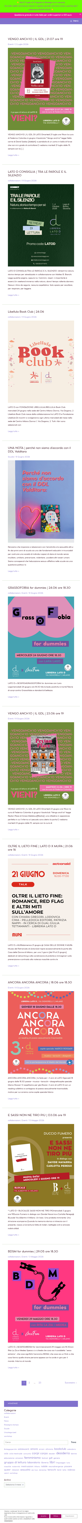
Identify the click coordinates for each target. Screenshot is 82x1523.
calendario (71, 1449)
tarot (59, 1470)
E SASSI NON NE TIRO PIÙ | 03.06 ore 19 (37, 1115)
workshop (8, 1436)
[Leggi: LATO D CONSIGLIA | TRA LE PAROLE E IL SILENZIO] (41, 225)
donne (74, 1454)
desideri (52, 1454)
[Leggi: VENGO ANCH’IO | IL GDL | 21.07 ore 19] (41, 89)
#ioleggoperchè (10, 1449)
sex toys (34, 1470)
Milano (37, 1467)
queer (7, 1470)
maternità (16, 1467)
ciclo (6, 1453)
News (6, 1421)
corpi (35, 1454)
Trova (73, 1442)
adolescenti (23, 1449)
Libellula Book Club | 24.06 (26, 312)
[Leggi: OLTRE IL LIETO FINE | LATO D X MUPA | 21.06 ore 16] (41, 899)
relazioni (15, 1470)
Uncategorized (10, 1433)
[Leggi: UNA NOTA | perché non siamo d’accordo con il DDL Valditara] (41, 501)
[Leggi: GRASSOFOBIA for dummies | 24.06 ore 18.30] (41, 637)
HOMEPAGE (13, 1404)
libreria (45, 1462)
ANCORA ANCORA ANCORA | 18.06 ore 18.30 (40, 982)
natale (44, 1466)
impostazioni (8, 1521)
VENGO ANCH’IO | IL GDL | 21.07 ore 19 (35, 39)
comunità (27, 1454)
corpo (44, 1453)
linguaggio (60, 1463)
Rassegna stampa (11, 1425)
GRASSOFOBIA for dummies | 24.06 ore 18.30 (39, 588)
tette (64, 1470)
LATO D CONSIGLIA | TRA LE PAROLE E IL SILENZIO (37, 173)
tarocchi (52, 1470)
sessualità (25, 1470)
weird (6, 1473)
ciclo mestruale (15, 1454)
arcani (41, 1449)
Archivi (7, 1480)
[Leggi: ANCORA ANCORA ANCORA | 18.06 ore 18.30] (41, 1032)
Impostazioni (69, 1516)
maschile (7, 1467)
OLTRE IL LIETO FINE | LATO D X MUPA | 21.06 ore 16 (40, 848)
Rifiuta (55, 1516)
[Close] (80, 14)
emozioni (19, 1458)
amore (34, 1449)
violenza (71, 1470)
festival (45, 1458)
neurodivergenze (56, 1467)
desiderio (63, 1453)
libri (52, 1463)
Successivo (71, 1383)
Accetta (43, 1516)
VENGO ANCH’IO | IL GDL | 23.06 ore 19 (36, 714)
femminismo (32, 1458)
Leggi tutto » (13, 155)
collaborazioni (14, 181)
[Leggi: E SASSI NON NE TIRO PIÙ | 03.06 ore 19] (41, 1165)
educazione (9, 1458)
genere (56, 1458)
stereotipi (43, 1470)
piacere (68, 1466)
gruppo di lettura (15, 1462)
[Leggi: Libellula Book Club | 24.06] (41, 361)
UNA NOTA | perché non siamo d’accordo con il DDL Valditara (39, 450)
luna (68, 1463)
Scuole (11, 457)
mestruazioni (27, 1466)
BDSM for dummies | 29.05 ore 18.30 (33, 1252)
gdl (50, 1458)
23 (40, 1383)
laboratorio (33, 1462)
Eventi (10, 44)
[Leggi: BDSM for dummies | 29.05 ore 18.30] (41, 1301)
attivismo (49, 1449)
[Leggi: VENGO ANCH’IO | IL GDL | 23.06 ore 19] (41, 763)
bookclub (60, 1449)
